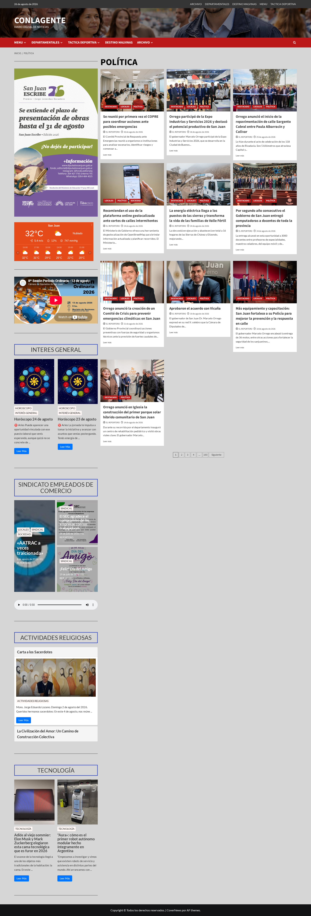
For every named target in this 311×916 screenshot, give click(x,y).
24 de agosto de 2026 (133, 226)
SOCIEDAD (136, 200)
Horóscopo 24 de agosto (33, 419)
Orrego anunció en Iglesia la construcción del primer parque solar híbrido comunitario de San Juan (132, 412)
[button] (294, 42)
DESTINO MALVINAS (244, 4)
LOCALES (125, 106)
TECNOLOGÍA (23, 828)
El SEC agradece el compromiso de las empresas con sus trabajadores (74, 522)
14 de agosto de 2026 (133, 422)
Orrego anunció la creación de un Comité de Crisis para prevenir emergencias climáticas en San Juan (131, 313)
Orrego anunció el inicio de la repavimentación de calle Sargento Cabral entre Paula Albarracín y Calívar (263, 124)
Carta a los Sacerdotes (34, 652)
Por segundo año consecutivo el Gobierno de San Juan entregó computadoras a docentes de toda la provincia (264, 218)
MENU (263, 4)
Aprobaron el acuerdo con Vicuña (195, 308)
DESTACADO (111, 106)
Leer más (107, 154)
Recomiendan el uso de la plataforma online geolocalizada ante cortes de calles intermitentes (130, 215)
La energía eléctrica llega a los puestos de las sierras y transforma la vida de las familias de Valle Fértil (197, 215)
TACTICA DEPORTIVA (283, 4)
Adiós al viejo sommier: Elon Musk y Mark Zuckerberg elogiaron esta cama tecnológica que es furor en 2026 (32, 843)
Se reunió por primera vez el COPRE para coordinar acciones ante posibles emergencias (130, 121)
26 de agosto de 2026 (133, 132)
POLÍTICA (138, 106)
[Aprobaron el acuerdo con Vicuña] (198, 282)
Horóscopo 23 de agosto (77, 419)
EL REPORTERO (113, 132)
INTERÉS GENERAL (26, 412)
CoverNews (174, 910)
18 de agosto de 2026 (265, 328)
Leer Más (22, 451)
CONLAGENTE (40, 20)
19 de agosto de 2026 (199, 313)
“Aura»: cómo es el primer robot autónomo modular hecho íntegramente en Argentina (76, 843)
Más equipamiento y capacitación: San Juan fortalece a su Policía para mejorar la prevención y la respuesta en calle (264, 316)
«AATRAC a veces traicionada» (30, 548)
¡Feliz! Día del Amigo (76, 569)
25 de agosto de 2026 (265, 137)
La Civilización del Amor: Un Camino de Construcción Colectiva (47, 734)
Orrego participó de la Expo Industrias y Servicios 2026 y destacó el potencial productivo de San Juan (198, 121)
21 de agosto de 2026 (133, 323)
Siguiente (216, 455)
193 (205, 455)
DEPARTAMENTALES (217, 4)
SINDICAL (37, 529)
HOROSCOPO (23, 408)
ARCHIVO (196, 4)
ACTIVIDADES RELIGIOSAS (32, 700)
